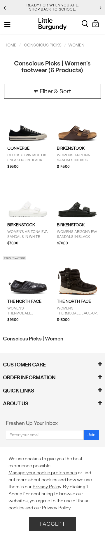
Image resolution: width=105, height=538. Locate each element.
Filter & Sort (54, 91)
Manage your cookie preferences (42, 472)
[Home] (52, 24)
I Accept (52, 524)
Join (91, 434)
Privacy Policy (47, 486)
